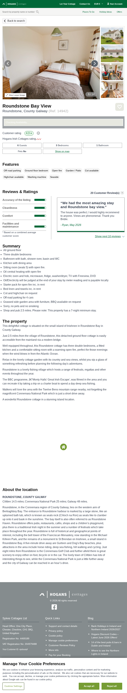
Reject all (112, 686)
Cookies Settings (13, 686)
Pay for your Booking (59, 655)
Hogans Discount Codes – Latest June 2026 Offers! (105, 636)
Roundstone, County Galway (35, 111)
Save (119, 107)
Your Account (115, 4)
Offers (119, 12)
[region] (63, 675)
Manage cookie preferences (63, 640)
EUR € (97, 4)
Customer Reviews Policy (62, 645)
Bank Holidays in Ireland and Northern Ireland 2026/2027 (106, 628)
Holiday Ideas (105, 12)
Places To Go (88, 12)
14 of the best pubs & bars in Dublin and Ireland (106, 644)
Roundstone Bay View (26, 106)
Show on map (62, 151)
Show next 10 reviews (108, 236)
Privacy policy (56, 631)
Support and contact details (63, 626)
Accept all (89, 686)
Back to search (16, 20)
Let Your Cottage (67, 4)
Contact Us (85, 4)
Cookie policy (56, 635)
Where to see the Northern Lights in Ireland (105, 652)
